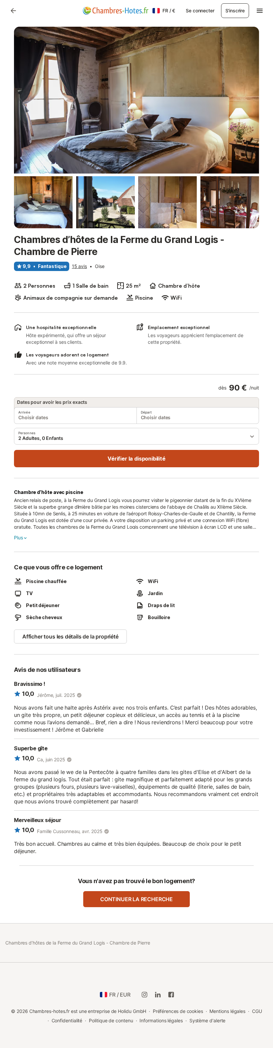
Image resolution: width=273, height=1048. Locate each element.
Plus (18, 537)
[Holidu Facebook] (171, 995)
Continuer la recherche (136, 899)
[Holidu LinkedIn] (158, 995)
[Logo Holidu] (115, 11)
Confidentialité (67, 1020)
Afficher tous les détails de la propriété (70, 636)
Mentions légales (227, 1011)
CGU (257, 1011)
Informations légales (160, 1020)
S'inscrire (235, 10)
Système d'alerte (207, 1020)
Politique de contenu (111, 1020)
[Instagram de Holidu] (144, 995)
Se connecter (200, 10)
